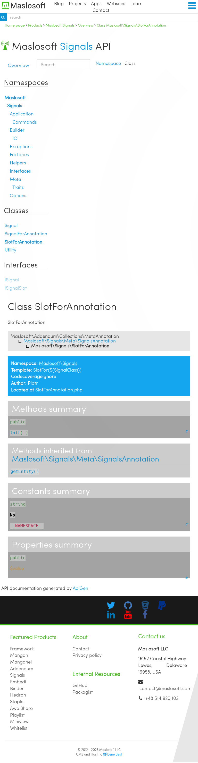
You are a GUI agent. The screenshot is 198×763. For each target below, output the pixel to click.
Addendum (21, 668)
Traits (18, 187)
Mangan (19, 655)
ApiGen (80, 588)
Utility (10, 249)
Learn (136, 3)
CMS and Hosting (99, 754)
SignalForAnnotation (26, 233)
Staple (16, 701)
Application (22, 113)
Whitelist (19, 728)
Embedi (18, 681)
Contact (101, 10)
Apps (96, 3)
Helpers (18, 162)
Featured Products (33, 637)
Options (18, 195)
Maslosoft (15, 97)
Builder (17, 130)
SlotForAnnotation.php (58, 389)
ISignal (12, 279)
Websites (116, 3)
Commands (24, 122)
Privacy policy (87, 655)
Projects (77, 3)
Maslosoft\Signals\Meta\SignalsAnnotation (85, 459)
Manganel (21, 661)
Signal (11, 225)
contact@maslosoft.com (165, 688)
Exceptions (21, 146)
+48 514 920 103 (162, 698)
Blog (59, 3)
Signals (76, 46)
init (15, 432)
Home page (15, 25)
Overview (18, 65)
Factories (19, 154)
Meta (15, 179)
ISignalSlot (16, 287)
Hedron (18, 694)
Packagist (82, 692)
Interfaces (20, 170)
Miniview (19, 721)
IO (14, 138)
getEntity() (25, 471)
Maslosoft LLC (110, 749)
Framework (22, 648)
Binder (17, 688)
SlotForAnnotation (23, 241)
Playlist (17, 714)
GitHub (79, 685)
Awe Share (21, 708)
